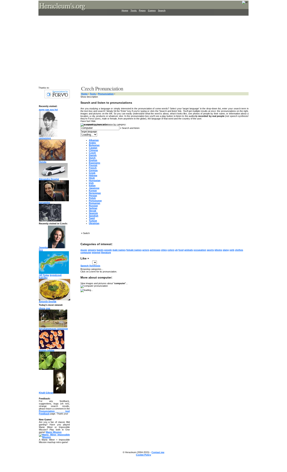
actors (145, 250)
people (108, 250)
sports (210, 250)
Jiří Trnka (44, 275)
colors (170, 250)
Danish (93, 155)
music (83, 250)
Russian (93, 205)
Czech (92, 153)
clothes (239, 250)
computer (85, 252)
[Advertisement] (141, 50)
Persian (93, 195)
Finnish (93, 165)
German (93, 170)
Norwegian (95, 193)
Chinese (93, 150)
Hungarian (94, 180)
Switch (86, 233)
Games (152, 10)
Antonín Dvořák (47, 301)
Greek (92, 173)
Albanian (94, 140)
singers (92, 250)
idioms (218, 250)
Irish (91, 183)
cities (164, 250)
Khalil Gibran (46, 392)
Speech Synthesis (90, 265)
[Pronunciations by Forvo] (57, 97)
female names (134, 250)
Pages (142, 10)
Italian (92, 185)
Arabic (92, 142)
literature (106, 252)
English (93, 160)
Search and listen (131, 128)
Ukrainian (94, 223)
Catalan (93, 147)
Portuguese (95, 200)
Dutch (92, 158)
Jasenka (43, 247)
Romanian (94, 203)
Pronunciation (106, 94)
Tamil (92, 218)
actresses (155, 250)
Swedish (93, 215)
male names (119, 250)
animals (188, 250)
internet (96, 252)
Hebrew (93, 175)
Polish (92, 198)
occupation (200, 250)
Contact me (157, 452)
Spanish (93, 213)
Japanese (94, 188)
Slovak (92, 210)
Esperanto (94, 163)
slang (226, 250)
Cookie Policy (143, 455)
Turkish (93, 221)
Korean (93, 190)
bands (100, 250)
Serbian (93, 208)
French (93, 168)
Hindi (92, 178)
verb (231, 250)
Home (125, 10)
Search (162, 10)
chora (42, 308)
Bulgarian (94, 145)
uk (176, 250)
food (181, 250)
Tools (133, 10)
